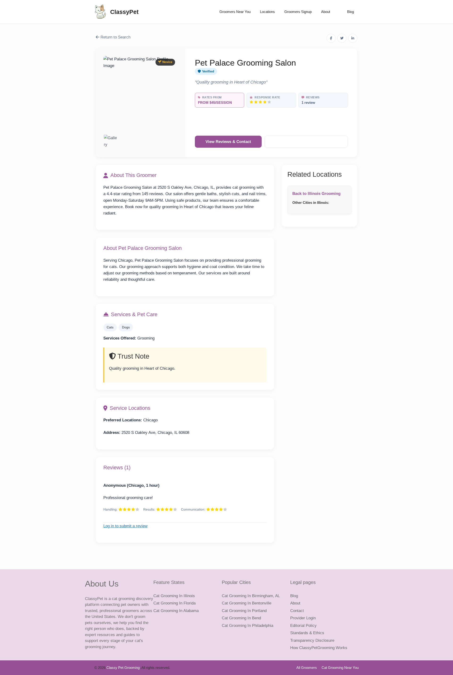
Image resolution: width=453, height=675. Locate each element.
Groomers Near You (235, 12)
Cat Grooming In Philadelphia (247, 625)
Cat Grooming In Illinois (174, 596)
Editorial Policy (303, 625)
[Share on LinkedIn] (352, 38)
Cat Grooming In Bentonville (246, 603)
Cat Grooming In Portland (244, 610)
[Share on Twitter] (341, 38)
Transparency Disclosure (312, 640)
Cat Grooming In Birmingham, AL (251, 596)
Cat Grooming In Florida (174, 603)
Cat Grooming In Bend (241, 618)
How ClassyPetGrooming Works (318, 648)
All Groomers (306, 668)
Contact (297, 610)
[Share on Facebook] (331, 38)
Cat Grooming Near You (340, 668)
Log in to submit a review (125, 526)
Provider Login (303, 618)
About (325, 12)
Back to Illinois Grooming (316, 193)
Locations (267, 12)
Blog (350, 12)
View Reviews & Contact (228, 141)
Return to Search (114, 37)
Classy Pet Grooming (123, 668)
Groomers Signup (298, 12)
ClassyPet (124, 11)
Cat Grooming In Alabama (176, 610)
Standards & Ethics (307, 633)
